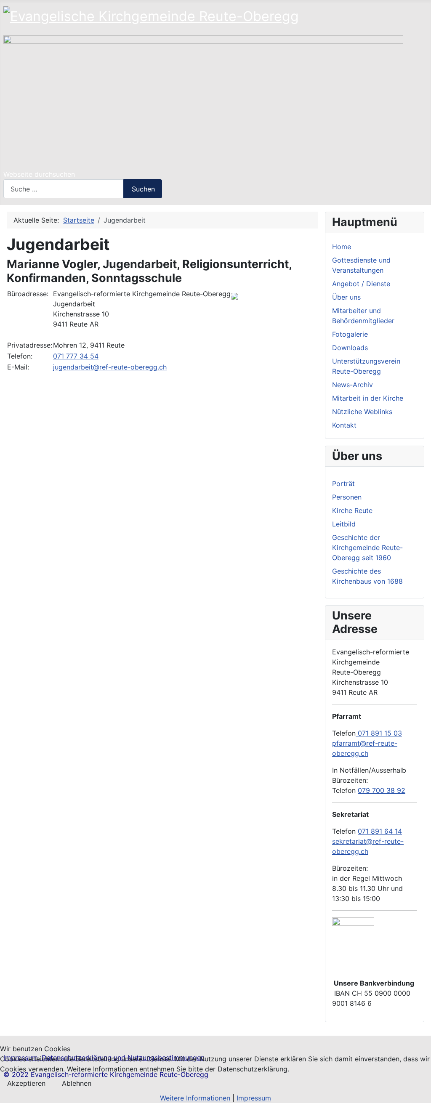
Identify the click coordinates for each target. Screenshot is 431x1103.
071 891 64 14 (380, 831)
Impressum (254, 1098)
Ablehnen (76, 1083)
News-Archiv (352, 384)
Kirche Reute (352, 510)
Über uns (346, 297)
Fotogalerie (350, 334)
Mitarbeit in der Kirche (367, 398)
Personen (347, 497)
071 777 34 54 (75, 356)
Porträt (343, 483)
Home (341, 246)
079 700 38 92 (381, 790)
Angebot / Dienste (361, 283)
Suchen (143, 189)
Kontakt (344, 425)
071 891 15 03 (379, 733)
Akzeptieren (26, 1083)
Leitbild (344, 524)
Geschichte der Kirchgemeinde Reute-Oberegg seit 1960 (367, 547)
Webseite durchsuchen (39, 174)
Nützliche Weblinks (362, 411)
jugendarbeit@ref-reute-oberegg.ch (110, 367)
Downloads (350, 347)
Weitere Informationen (195, 1098)
